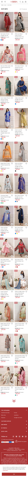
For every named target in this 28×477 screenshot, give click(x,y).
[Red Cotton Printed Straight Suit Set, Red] (3, 40)
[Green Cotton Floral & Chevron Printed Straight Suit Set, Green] (1, 105)
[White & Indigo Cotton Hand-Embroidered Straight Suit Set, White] (15, 299)
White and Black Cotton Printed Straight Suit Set (18, 165)
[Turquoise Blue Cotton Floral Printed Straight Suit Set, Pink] (17, 363)
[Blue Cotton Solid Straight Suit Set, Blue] (15, 233)
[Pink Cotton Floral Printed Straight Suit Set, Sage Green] (15, 395)
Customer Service (6, 421)
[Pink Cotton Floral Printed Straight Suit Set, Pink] (17, 395)
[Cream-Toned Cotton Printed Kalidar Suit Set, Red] (17, 331)
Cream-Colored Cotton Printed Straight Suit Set (18, 131)
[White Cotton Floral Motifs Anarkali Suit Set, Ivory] (1, 395)
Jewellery (16, 415)
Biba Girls (3, 415)
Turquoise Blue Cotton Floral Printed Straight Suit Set (20, 357)
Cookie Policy (5, 470)
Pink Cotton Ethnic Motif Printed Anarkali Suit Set (6, 261)
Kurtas (15, 412)
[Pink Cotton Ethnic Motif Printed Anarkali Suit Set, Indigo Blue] (3, 267)
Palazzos (3, 417)
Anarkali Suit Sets (5, 412)
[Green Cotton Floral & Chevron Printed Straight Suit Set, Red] (3, 105)
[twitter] (22, 436)
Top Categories (5, 410)
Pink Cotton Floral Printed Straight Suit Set (19, 389)
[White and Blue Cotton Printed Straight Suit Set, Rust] (1, 235)
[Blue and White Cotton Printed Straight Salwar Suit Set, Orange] (3, 139)
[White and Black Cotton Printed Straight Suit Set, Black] (15, 171)
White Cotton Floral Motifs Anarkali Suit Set (5, 389)
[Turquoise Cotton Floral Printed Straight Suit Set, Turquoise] (1, 203)
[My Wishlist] (5, 2)
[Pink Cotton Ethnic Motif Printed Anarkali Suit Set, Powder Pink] (1, 267)
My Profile (4, 428)
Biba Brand (4, 424)
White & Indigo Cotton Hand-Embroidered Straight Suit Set (20, 293)
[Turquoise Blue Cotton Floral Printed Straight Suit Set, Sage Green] (15, 363)
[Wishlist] (12, 34)
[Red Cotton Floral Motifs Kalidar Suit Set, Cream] (15, 267)
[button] (23, 2)
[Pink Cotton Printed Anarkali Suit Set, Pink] (17, 72)
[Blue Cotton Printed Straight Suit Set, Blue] (15, 201)
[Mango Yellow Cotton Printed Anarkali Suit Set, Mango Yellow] (1, 171)
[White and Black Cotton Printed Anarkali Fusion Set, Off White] (15, 41)
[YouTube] (25, 436)
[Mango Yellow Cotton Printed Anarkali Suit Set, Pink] (3, 171)
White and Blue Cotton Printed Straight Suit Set (4, 229)
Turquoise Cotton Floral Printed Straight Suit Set (6, 197)
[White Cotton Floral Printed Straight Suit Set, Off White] (1, 363)
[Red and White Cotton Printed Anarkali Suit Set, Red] (1, 73)
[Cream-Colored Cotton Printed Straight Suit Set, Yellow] (3, 299)
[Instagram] (19, 436)
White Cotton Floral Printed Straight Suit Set (5, 357)
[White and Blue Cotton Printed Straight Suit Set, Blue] (3, 235)
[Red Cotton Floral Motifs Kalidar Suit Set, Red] (17, 267)
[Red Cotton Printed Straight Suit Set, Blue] (1, 40)
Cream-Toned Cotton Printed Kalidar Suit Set (19, 325)
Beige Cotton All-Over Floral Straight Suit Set (5, 325)
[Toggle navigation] (2, 1)
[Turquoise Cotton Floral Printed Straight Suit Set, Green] (3, 203)
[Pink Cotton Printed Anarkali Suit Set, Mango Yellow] (15, 72)
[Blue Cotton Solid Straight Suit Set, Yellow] (17, 233)
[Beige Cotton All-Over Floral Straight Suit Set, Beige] (1, 331)
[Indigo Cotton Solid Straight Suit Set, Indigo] (15, 104)
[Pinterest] (16, 436)
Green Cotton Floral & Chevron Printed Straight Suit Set (5, 99)
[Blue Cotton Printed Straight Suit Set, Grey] (17, 201)
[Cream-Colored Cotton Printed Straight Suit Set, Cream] (15, 137)
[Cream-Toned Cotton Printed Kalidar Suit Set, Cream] (15, 331)
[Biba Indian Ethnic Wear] (14, 2)
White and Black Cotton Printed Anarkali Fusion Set (19, 35)
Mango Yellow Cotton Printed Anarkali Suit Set (5, 165)
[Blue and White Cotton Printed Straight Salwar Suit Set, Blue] (1, 139)
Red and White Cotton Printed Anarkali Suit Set (6, 67)
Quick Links (4, 431)
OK (14, 474)
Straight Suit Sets (18, 417)
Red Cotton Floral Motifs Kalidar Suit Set (19, 261)
